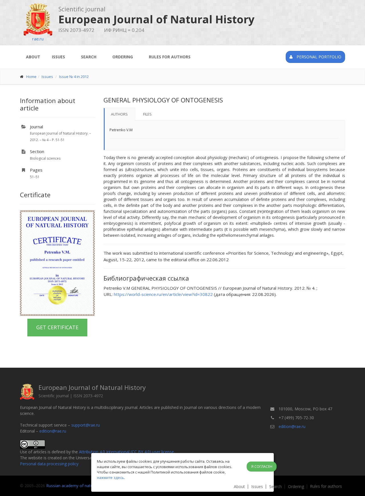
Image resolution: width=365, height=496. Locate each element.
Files (147, 114)
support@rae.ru (85, 425)
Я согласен (261, 466)
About (33, 56)
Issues (58, 56)
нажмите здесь (110, 477)
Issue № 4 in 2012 (74, 76)
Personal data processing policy (49, 463)
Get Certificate (57, 327)
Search (88, 56)
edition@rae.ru (52, 431)
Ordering (122, 56)
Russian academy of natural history (78, 485)
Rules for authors (169, 56)
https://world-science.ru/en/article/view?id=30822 (163, 294)
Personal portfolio (318, 56)
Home (31, 76)
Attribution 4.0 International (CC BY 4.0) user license (126, 451)
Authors (119, 114)
